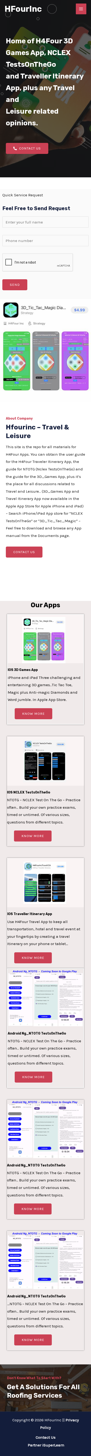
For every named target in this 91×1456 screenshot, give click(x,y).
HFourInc (23, 9)
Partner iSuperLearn (45, 1445)
